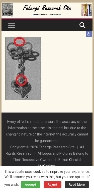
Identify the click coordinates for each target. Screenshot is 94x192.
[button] (89, 34)
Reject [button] (52, 184)
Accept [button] (30, 184)
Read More (77, 184)
